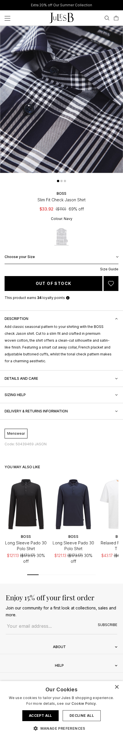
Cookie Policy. (84, 703)
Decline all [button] (82, 715)
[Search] (107, 18)
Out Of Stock (54, 283)
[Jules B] (61, 17)
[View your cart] (116, 18)
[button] (58, 181)
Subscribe (107, 625)
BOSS (61, 193)
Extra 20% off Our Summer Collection (61, 5)
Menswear (16, 433)
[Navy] (61, 236)
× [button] (116, 687)
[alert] (61, 709)
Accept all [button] (40, 715)
